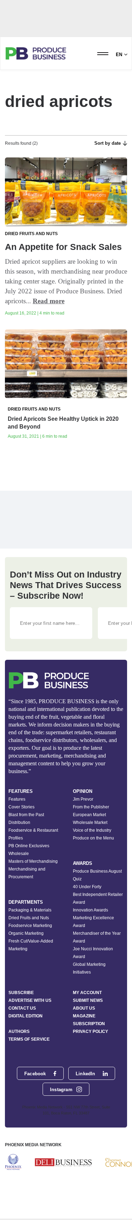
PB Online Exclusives (28, 845)
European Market (89, 814)
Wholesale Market (90, 822)
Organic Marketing (26, 933)
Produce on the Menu (93, 838)
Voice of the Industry (92, 830)
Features (16, 799)
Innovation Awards (90, 910)
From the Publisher (91, 807)
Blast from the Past (26, 814)
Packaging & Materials (29, 910)
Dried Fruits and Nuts (28, 917)
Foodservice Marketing (30, 925)
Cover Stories (21, 807)
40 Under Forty (87, 886)
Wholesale (18, 853)
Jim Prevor (83, 799)
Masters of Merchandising (33, 861)
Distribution (19, 822)
